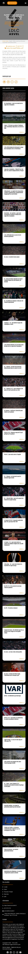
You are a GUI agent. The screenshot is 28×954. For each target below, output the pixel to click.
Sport (17, 22)
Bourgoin (12, 25)
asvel (22, 48)
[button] (25, 3)
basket (8, 48)
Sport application (10, 22)
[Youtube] (20, 952)
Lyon (13, 24)
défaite (18, 48)
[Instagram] (8, 81)
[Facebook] (4, 81)
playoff (14, 48)
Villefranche (19, 24)
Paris (11, 48)
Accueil (4, 41)
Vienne (17, 25)
